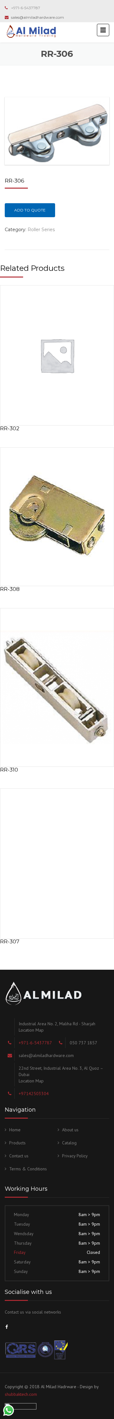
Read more (57, 353)
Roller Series (41, 229)
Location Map (31, 1030)
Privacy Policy (75, 1156)
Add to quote (30, 210)
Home (15, 1130)
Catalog (69, 1143)
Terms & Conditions (28, 1169)
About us (70, 1130)
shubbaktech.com (21, 1394)
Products (17, 1143)
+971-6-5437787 (25, 7)
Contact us (18, 1156)
